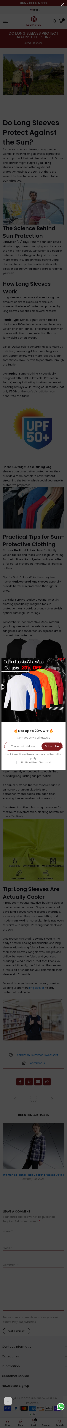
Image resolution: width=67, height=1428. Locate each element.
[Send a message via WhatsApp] (60, 1406)
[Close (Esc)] (62, 4)
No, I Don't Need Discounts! (36, 762)
